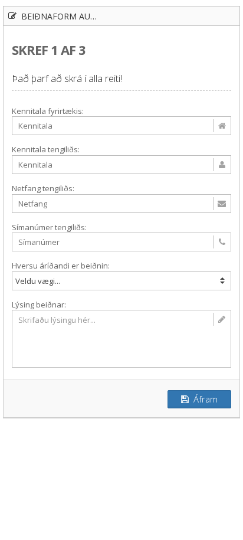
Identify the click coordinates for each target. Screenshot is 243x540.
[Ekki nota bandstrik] (121, 125)
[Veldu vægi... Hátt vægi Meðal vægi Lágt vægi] (121, 280)
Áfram (203, 399)
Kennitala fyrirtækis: (48, 111)
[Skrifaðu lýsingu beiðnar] (121, 339)
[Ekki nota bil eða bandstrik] (121, 242)
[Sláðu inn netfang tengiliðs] (121, 203)
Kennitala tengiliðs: (46, 149)
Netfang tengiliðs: (43, 188)
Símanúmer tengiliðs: (49, 227)
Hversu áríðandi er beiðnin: (61, 265)
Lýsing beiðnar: (39, 304)
